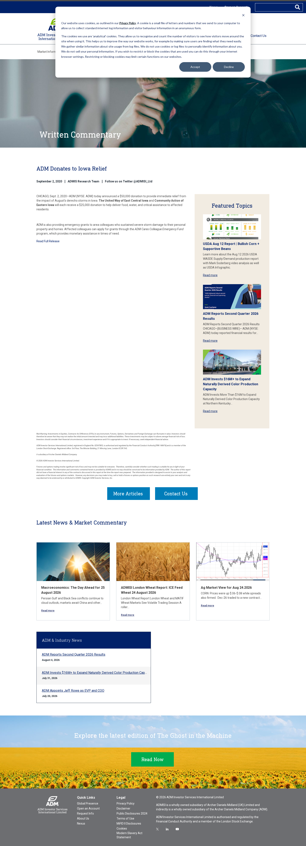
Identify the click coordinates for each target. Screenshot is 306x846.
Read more (210, 275)
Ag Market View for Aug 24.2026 (226, 588)
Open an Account (88, 808)
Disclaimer (123, 808)
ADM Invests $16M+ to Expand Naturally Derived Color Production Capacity (230, 384)
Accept (195, 67)
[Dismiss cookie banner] (243, 15)
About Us (83, 818)
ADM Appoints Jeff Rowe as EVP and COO (73, 691)
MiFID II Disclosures (129, 823)
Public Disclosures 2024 (132, 813)
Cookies (122, 828)
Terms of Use (125, 818)
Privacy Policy (125, 803)
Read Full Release (48, 241)
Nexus (81, 823)
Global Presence (87, 803)
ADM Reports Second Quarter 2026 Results (73, 654)
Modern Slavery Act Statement (129, 835)
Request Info (85, 813)
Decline (229, 67)
